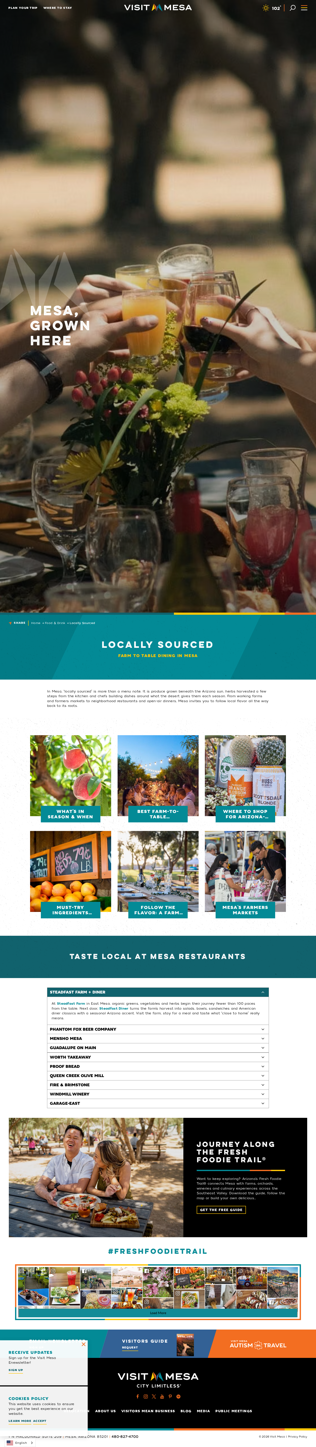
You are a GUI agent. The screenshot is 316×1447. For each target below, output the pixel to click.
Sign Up (16, 1370)
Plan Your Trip (22, 7)
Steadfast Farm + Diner (77, 992)
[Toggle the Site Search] (293, 7)
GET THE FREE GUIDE (221, 1210)
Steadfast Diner (114, 1008)
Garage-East (65, 1103)
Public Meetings (233, 1411)
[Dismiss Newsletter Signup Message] (83, 1344)
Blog (186, 1411)
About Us (105, 1411)
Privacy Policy (297, 1436)
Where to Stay (57, 7)
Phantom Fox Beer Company (83, 1029)
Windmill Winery (69, 1094)
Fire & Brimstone (70, 1085)
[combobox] (20, 1443)
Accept (40, 1421)
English (21, 1442)
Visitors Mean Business (148, 1411)
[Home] (158, 7)
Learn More (20, 1421)
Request (130, 1347)
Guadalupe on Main (73, 1047)
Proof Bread (65, 1066)
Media (203, 1411)
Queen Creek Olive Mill (77, 1075)
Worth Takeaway (70, 1057)
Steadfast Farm (71, 1004)
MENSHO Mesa (66, 1038)
